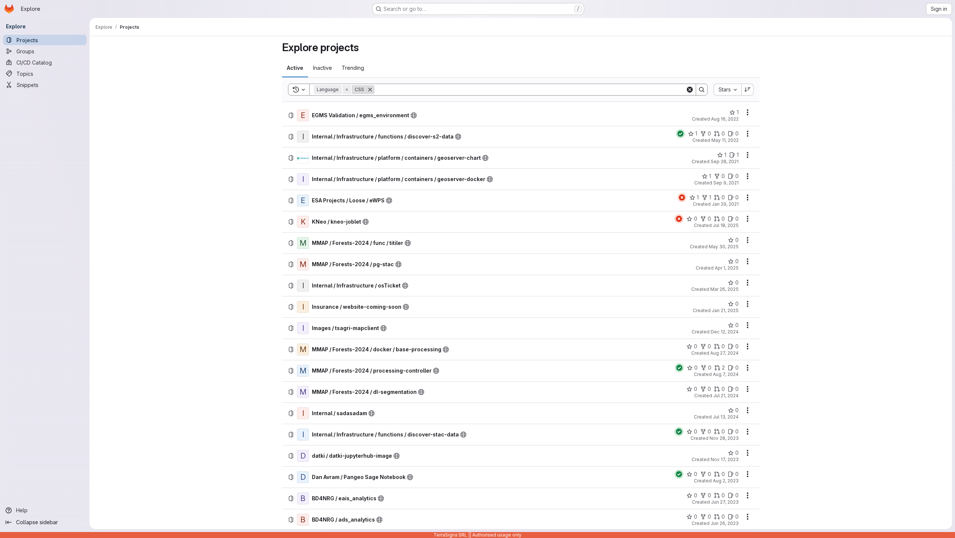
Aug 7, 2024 (726, 374)
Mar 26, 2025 (724, 289)
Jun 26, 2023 (725, 523)
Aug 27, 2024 (724, 353)
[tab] (295, 68)
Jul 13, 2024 (726, 417)
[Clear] (689, 89)
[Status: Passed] (680, 133)
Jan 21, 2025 (725, 310)
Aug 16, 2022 (725, 119)
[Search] (702, 90)
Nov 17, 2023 (725, 459)
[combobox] (727, 90)
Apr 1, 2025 (727, 268)
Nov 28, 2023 (724, 438)
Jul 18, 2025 (726, 225)
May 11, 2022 (725, 140)
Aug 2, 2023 (726, 480)
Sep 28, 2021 (725, 161)
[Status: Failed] (681, 197)
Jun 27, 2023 (725, 502)
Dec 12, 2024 (725, 332)
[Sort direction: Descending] (748, 90)
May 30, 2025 (724, 246)
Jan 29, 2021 (725, 204)
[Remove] (370, 89)
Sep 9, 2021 (726, 183)
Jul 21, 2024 (726, 395)
